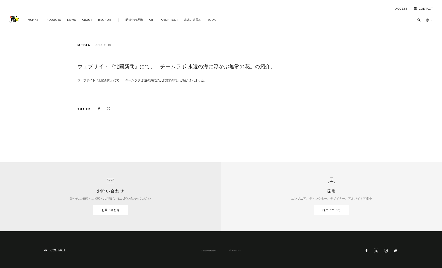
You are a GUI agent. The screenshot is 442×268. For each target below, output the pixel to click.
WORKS (32, 19)
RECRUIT (104, 19)
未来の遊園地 (192, 19)
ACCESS (401, 8)
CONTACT (426, 8)
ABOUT (87, 19)
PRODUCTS (52, 19)
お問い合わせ (110, 210)
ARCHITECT (169, 19)
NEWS (71, 19)
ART (152, 19)
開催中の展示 (134, 19)
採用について (331, 210)
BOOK (211, 19)
